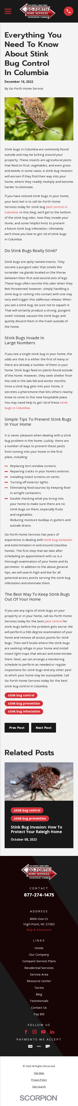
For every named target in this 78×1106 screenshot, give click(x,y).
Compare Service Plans (39, 961)
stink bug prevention (24, 703)
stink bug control (21, 695)
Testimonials (39, 1001)
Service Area (39, 974)
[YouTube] (43, 1032)
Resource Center (39, 981)
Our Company (39, 954)
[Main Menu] (8, 11)
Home (39, 948)
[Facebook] (26, 1032)
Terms (39, 988)
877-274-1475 (39, 895)
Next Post (43, 728)
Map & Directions (39, 930)
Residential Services (39, 968)
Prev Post (16, 728)
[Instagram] (34, 1032)
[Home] (38, 11)
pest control (53, 621)
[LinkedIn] (52, 1032)
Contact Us (39, 1007)
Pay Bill (39, 1014)
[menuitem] (39, 1073)
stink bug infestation (24, 711)
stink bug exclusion (58, 540)
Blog (39, 994)
